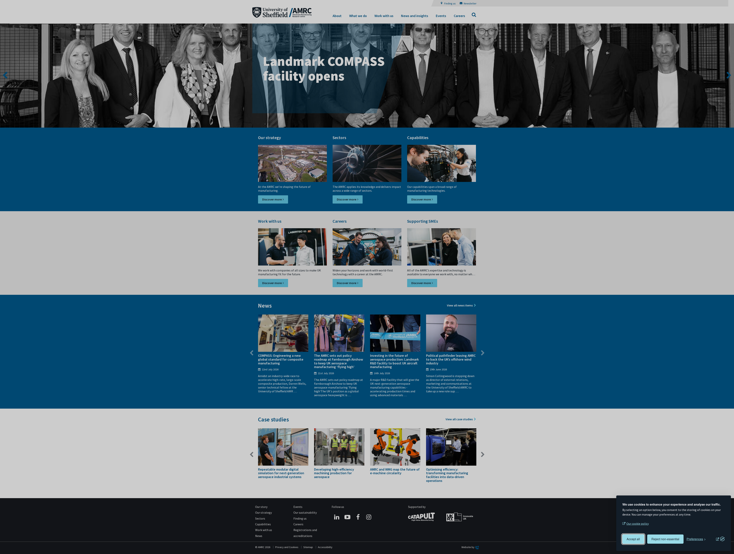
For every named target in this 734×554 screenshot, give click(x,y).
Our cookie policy (637, 523)
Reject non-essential (665, 539)
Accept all (633, 539)
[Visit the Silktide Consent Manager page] (720, 539)
